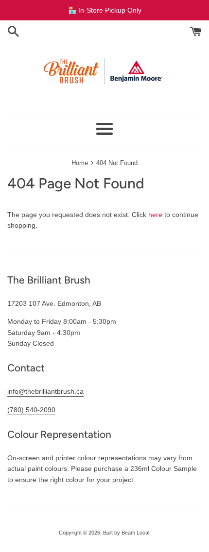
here (155, 214)
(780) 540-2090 (31, 410)
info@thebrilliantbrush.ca (45, 391)
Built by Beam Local (126, 532)
